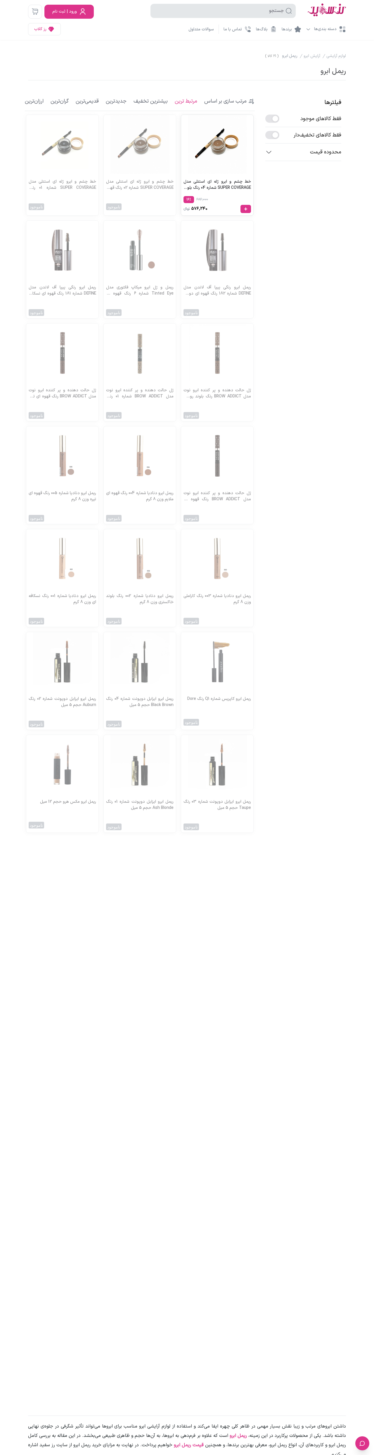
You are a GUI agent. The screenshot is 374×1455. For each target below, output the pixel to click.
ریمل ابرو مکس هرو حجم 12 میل (68, 802)
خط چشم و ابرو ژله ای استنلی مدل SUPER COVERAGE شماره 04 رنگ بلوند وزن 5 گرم (217, 185)
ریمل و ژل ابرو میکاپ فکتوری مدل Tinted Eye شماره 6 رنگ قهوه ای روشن (140, 290)
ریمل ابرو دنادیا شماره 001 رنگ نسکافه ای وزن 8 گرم (62, 599)
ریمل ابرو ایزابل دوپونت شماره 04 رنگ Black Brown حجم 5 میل (140, 702)
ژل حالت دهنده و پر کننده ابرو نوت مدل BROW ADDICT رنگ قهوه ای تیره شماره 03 (62, 393)
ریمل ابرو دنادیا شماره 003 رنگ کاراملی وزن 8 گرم (217, 599)
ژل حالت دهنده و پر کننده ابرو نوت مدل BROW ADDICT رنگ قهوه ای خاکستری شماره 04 (217, 496)
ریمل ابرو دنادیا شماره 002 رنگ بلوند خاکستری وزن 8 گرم (140, 599)
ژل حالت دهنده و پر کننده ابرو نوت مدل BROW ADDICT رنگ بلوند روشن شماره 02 (217, 393)
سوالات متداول (201, 29)
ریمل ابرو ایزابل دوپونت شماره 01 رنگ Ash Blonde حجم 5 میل (140, 805)
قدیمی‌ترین (87, 101)
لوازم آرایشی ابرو (154, 1426)
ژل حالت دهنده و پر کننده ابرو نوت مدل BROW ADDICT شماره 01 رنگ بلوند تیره (140, 393)
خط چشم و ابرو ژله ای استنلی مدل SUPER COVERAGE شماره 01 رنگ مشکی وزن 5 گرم (62, 185)
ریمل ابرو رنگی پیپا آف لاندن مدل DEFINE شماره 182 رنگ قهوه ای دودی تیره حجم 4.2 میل (217, 290)
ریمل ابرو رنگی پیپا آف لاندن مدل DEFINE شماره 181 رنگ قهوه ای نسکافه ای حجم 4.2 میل (62, 290)
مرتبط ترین (186, 101)
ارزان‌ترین (34, 101)
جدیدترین (116, 101)
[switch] (272, 119)
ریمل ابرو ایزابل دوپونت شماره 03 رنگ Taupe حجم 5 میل (217, 805)
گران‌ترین (60, 101)
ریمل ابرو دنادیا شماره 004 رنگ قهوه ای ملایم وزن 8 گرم (140, 496)
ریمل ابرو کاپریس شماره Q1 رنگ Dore (219, 699)
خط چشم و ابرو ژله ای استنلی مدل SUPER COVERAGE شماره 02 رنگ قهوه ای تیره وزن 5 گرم (140, 185)
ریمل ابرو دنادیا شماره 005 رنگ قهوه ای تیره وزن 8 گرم (62, 496)
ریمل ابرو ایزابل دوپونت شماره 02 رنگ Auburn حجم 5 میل (62, 702)
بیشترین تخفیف (151, 101)
